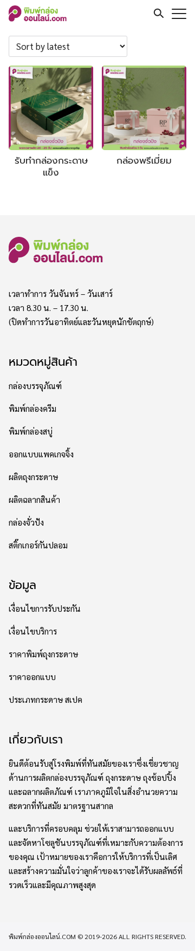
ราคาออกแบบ (32, 676)
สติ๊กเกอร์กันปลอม (38, 545)
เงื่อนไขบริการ (33, 631)
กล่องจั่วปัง (26, 522)
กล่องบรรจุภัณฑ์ (35, 385)
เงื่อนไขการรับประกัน (45, 608)
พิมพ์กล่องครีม (32, 408)
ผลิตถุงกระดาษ (33, 476)
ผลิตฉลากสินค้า (34, 499)
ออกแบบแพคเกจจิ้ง (41, 454)
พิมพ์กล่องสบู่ (31, 431)
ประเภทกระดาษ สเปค (45, 699)
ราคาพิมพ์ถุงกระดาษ (43, 654)
